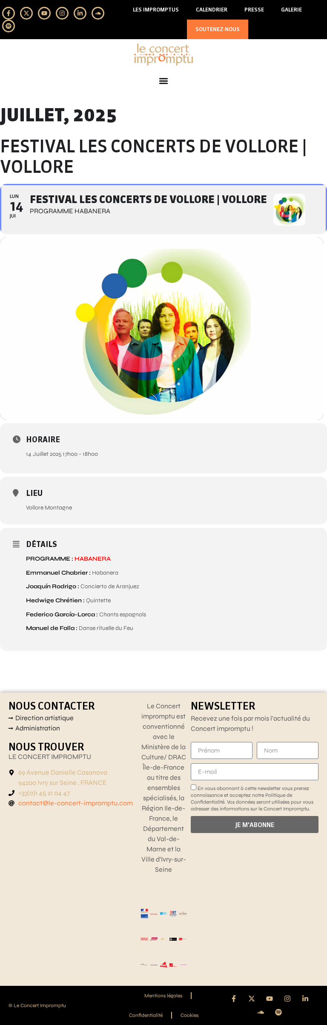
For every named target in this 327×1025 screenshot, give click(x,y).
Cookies (189, 1015)
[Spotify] (8, 26)
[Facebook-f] (8, 13)
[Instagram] (62, 13)
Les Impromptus (156, 9)
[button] (164, 81)
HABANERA (93, 558)
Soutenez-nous (217, 29)
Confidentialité (146, 1015)
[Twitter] (26, 13)
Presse (254, 9)
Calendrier (211, 9)
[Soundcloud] (98, 13)
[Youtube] (44, 13)
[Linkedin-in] (80, 13)
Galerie (291, 9)
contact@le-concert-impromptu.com (75, 803)
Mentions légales (163, 996)
